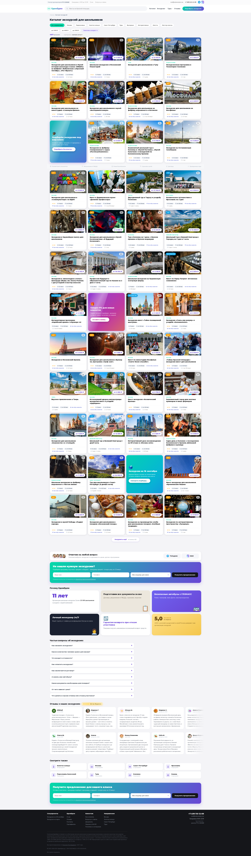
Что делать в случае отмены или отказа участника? (73, 696)
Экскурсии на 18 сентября (55, 817)
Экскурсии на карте (53, 819)
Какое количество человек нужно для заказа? (71, 652)
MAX (192, 556)
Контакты (70, 822)
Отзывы (177, 9)
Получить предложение (185, 575)
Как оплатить (89, 817)
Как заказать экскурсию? (62, 645)
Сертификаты (71, 824)
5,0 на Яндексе (92, 704)
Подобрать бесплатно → (64, 149)
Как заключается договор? (63, 671)
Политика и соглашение (93, 826)
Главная (52, 15)
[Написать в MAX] (202, 2)
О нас (91, 2)
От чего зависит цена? (61, 689)
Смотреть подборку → (139, 481)
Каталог (152, 9)
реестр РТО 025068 (197, 823)
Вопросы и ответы (100, 2)
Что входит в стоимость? (62, 658)
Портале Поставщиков (69, 845)
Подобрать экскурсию (193, 9)
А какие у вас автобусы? (62, 677)
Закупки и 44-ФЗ (90, 824)
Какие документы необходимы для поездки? (71, 683)
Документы (89, 822)
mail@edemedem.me (177, 2)
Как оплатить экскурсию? (62, 664)
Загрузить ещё (125, 539)
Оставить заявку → (99, 319)
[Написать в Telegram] (199, 2)
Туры (169, 9)
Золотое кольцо (109, 819)
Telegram (174, 556)
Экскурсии (161, 9)
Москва (106, 817)
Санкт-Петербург (109, 822)
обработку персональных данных (86, 579)
